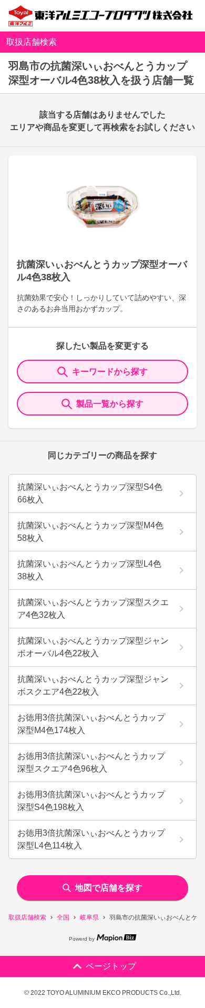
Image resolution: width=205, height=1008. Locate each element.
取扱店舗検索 (27, 917)
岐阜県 (89, 917)
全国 (63, 917)
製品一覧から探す (110, 403)
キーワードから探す (110, 371)
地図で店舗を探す (108, 887)
